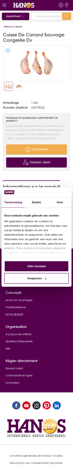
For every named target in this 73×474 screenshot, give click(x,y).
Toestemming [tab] (13, 202)
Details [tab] (36, 202)
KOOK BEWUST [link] (14, 314)
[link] (29, 5)
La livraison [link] (12, 383)
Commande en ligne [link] (19, 375)
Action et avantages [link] (19, 300)
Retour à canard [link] (13, 26)
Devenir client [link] (14, 368)
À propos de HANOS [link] (18, 334)
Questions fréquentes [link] (19, 341)
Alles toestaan (36, 266)
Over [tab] (60, 202)
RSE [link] (8, 348)
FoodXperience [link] (15, 307)
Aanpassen (34, 278)
